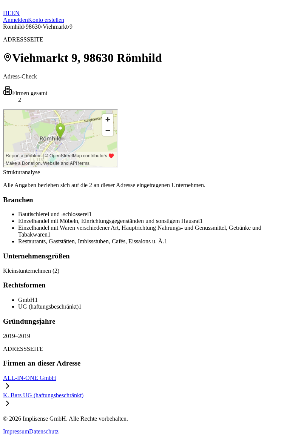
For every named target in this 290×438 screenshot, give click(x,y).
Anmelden (15, 20)
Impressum (16, 431)
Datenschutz (44, 431)
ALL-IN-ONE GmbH (29, 378)
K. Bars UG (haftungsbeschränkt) (43, 395)
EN (15, 13)
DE (7, 13)
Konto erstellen (46, 20)
